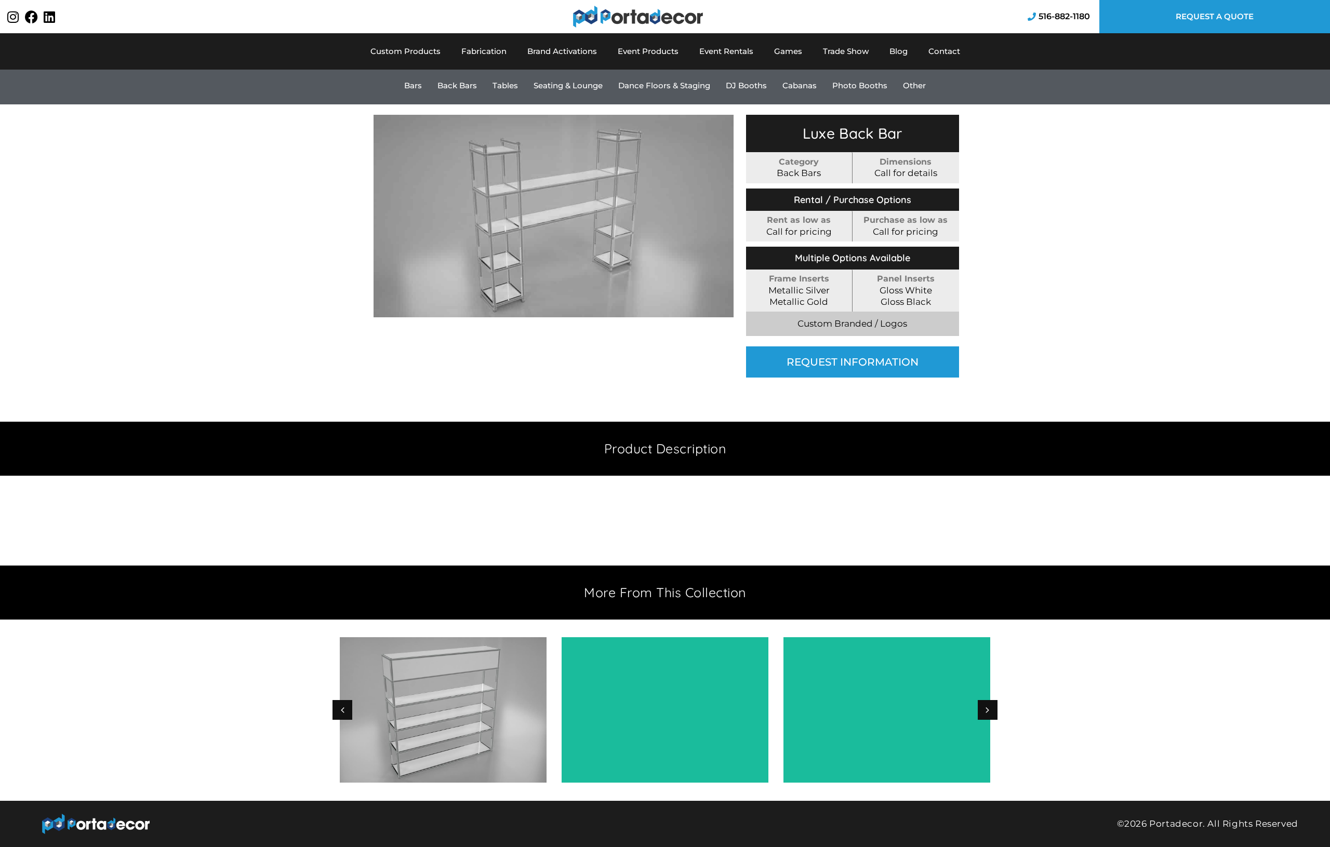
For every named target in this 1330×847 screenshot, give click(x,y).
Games (788, 51)
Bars (413, 85)
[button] (988, 710)
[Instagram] (13, 16)
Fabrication (484, 51)
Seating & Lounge (568, 85)
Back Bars (457, 85)
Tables (505, 85)
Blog (898, 51)
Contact (944, 51)
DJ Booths (746, 85)
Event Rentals (726, 51)
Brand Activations (562, 51)
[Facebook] (31, 16)
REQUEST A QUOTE (1215, 16)
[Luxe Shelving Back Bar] (554, 216)
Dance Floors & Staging (664, 85)
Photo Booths (859, 85)
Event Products (648, 51)
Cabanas (799, 85)
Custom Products (405, 51)
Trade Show (846, 51)
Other (914, 85)
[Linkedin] (49, 16)
